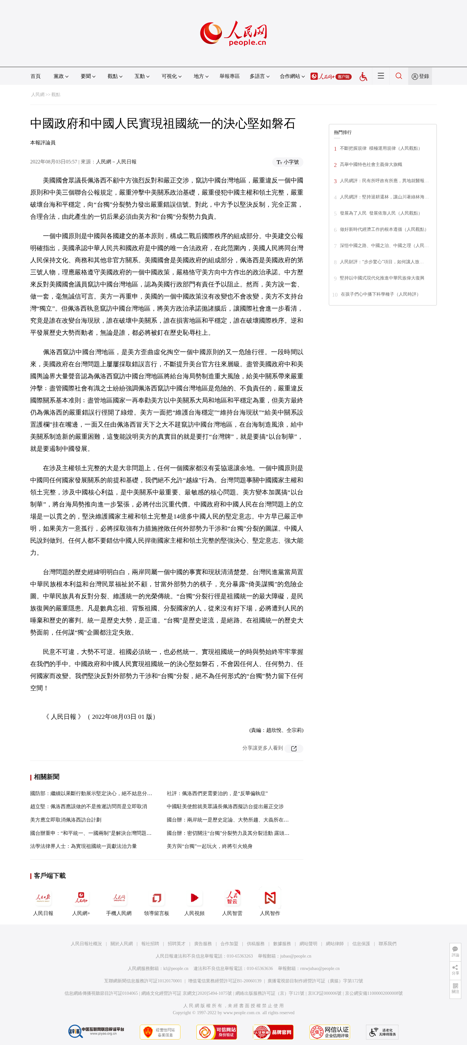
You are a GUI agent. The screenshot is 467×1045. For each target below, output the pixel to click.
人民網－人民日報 (116, 161)
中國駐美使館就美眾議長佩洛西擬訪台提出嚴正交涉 (225, 806)
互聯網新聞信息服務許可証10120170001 (143, 981)
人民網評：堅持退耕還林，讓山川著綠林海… (384, 197)
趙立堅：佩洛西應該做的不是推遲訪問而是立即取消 (88, 806)
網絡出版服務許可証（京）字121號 (269, 993)
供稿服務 (256, 943)
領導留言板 (156, 913)
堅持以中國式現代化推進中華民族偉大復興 (382, 278)
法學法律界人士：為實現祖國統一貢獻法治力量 (83, 846)
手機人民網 (119, 913)
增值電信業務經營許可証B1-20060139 (224, 981)
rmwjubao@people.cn (320, 968)
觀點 (55, 94)
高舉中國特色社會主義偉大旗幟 (371, 164)
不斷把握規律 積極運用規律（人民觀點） (381, 148)
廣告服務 (203, 943)
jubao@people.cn (295, 956)
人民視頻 (194, 913)
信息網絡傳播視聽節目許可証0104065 (101, 993)
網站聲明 (308, 943)
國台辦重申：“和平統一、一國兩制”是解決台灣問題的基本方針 (101, 833)
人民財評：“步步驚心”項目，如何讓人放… (382, 261)
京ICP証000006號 (325, 993)
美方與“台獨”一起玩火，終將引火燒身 (210, 846)
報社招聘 (150, 943)
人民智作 (270, 913)
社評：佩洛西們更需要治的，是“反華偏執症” (217, 793)
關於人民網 (122, 943)
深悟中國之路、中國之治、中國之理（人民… (384, 245)
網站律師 (335, 943)
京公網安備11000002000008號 (374, 993)
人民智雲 (232, 913)
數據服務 (282, 943)
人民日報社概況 (86, 943)
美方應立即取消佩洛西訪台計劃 (65, 819)
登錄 (424, 76)
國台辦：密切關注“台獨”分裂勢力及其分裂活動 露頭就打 (230, 833)
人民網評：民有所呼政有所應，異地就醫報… (384, 180)
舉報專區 (230, 76)
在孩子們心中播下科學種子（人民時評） (381, 294)
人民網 (37, 94)
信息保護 (361, 943)
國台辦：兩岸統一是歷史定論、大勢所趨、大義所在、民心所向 (238, 819)
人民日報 (43, 913)
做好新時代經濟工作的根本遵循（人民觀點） (384, 229)
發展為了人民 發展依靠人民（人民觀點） (381, 213)
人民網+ (81, 913)
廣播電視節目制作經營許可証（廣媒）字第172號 (315, 981)
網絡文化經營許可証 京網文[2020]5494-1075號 (186, 993)
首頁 (35, 76)
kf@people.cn (175, 968)
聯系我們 (387, 943)
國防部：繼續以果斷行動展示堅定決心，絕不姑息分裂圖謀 (96, 793)
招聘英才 (177, 943)
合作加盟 (229, 943)
